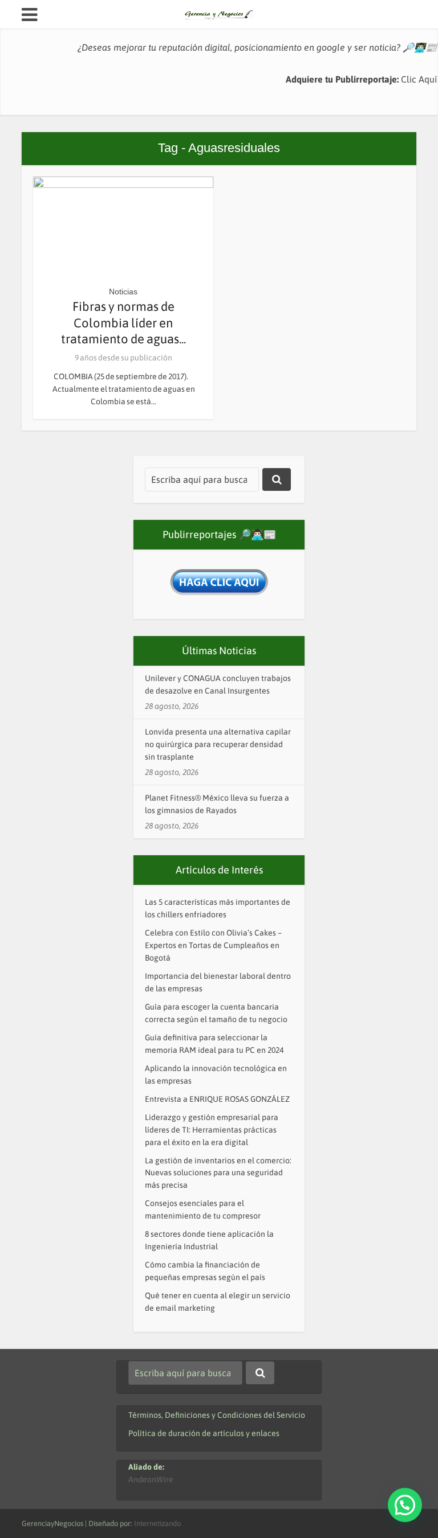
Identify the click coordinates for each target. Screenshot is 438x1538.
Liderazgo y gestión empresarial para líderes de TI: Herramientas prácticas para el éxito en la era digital (211, 1130)
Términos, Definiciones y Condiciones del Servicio (216, 1415)
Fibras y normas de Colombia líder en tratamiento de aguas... (123, 322)
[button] (405, 1505)
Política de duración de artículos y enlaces (203, 1433)
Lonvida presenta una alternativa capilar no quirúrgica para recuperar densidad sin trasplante (218, 744)
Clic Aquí (419, 79)
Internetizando (157, 1523)
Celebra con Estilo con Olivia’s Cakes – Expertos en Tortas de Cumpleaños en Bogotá (213, 945)
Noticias (123, 292)
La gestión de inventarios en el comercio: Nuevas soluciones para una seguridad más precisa (218, 1173)
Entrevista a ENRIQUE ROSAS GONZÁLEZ (217, 1099)
